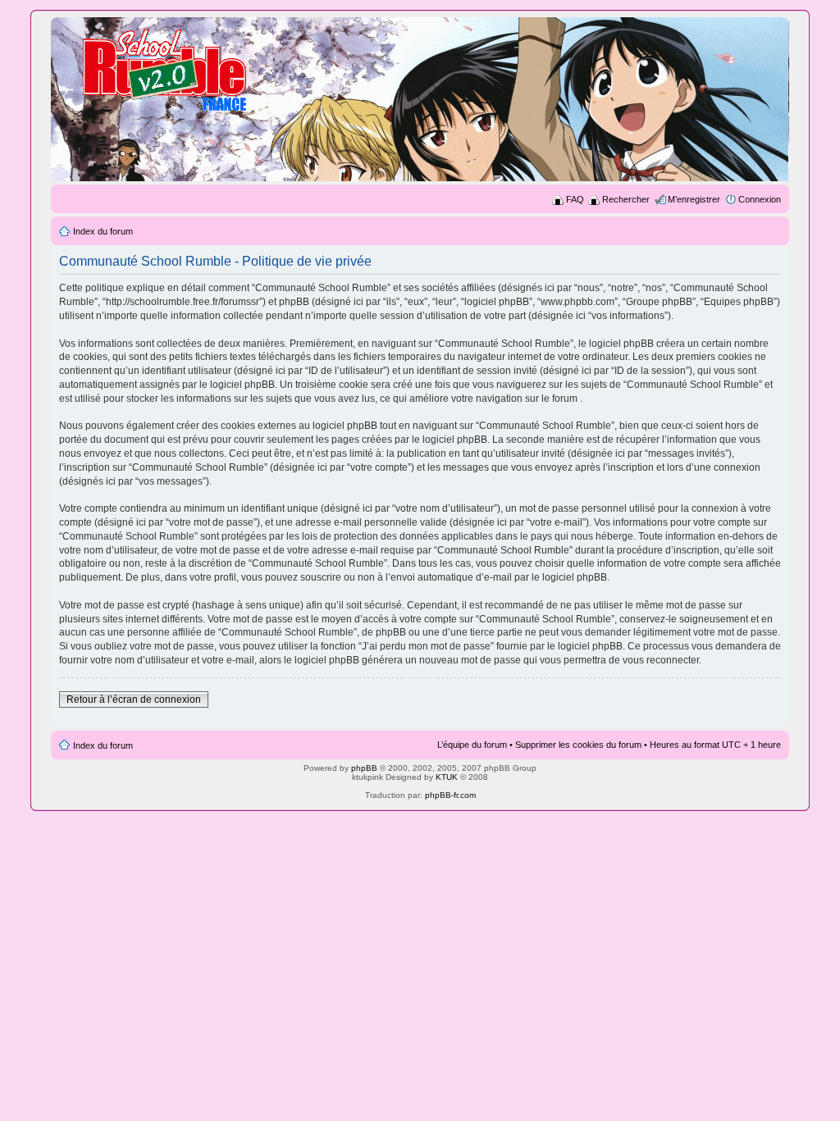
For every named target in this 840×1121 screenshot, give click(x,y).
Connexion (759, 199)
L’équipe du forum (472, 745)
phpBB (364, 767)
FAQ (575, 199)
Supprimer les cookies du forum (578, 745)
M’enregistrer (694, 199)
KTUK (447, 777)
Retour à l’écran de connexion (133, 699)
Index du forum (103, 231)
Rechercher (626, 199)
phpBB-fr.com (450, 795)
